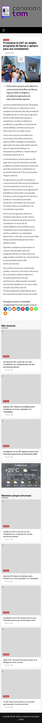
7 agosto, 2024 (9, 53)
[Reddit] (14, 309)
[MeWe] (27, 309)
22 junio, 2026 (9, 457)
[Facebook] (5, 309)
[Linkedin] (18, 309)
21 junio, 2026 (9, 665)
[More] (5, 313)
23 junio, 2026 (9, 415)
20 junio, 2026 (9, 707)
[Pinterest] (23, 309)
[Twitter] (10, 309)
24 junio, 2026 (9, 370)
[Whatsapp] (36, 309)
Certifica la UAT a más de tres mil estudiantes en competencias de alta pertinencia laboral (18, 364)
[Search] (38, 30)
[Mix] (31, 309)
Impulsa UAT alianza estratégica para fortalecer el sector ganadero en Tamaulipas (19, 409)
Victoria (6, 40)
